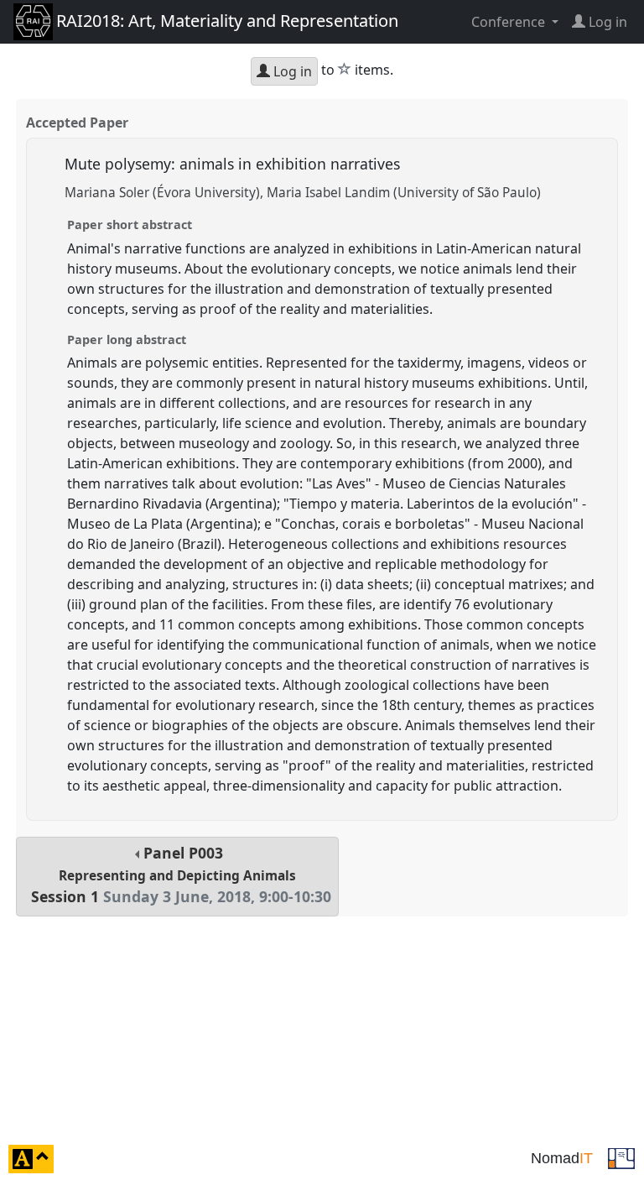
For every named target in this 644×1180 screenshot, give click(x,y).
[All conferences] (621, 1157)
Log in (291, 71)
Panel (181, 875)
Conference (509, 22)
